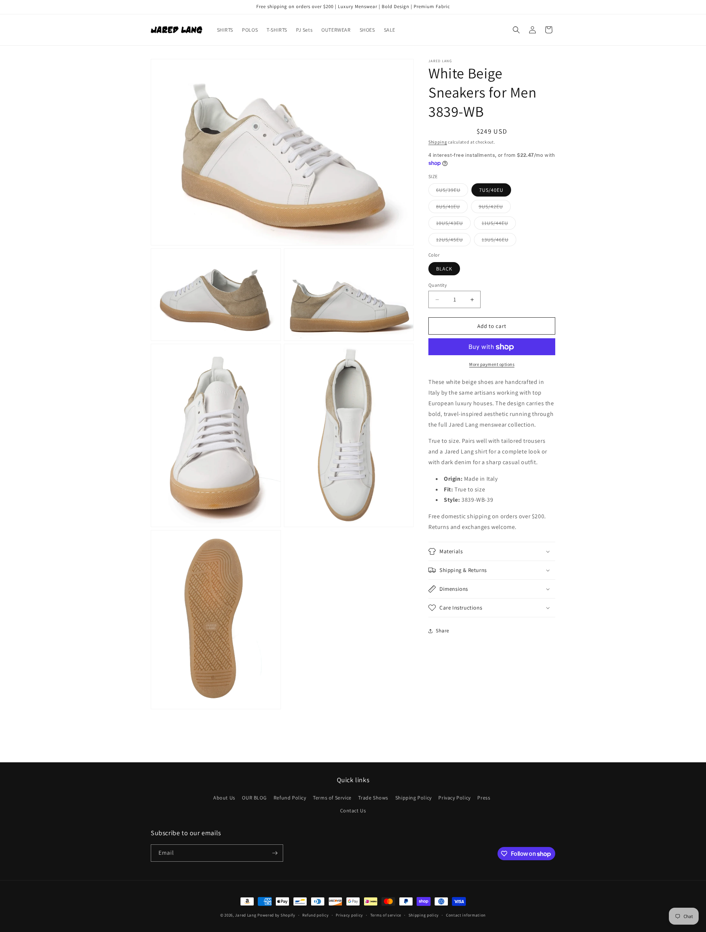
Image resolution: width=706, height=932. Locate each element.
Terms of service (385, 915)
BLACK (444, 268)
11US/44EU (499, 225)
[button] (516, 30)
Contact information (466, 915)
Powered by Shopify (276, 915)
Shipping (437, 142)
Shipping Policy (413, 797)
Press (483, 797)
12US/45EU (453, 241)
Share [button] (442, 630)
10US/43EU (453, 225)
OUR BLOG (254, 797)
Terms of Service (332, 797)
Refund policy (315, 915)
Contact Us (353, 810)
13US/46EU (499, 241)
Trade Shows (373, 797)
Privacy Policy (454, 797)
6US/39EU (452, 192)
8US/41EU (452, 208)
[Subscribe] (275, 853)
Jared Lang (245, 915)
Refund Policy (290, 797)
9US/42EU (495, 208)
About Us (224, 797)
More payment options (491, 364)
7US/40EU (491, 190)
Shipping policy (424, 915)
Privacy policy (349, 915)
